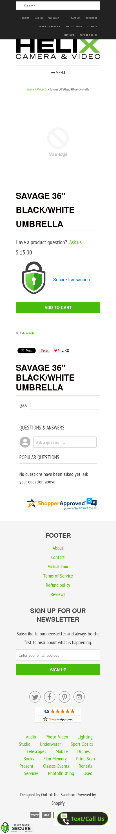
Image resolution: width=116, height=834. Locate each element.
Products (41, 89)
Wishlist (53, 18)
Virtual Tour (74, 26)
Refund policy (88, 35)
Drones (83, 751)
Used (88, 773)
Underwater (50, 744)
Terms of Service (49, 26)
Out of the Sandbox (58, 795)
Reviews (69, 35)
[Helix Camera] (58, 49)
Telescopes (36, 751)
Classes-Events (56, 766)
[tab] (23, 405)
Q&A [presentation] (23, 405)
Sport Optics (82, 744)
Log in (39, 18)
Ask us (75, 242)
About (25, 18)
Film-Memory (55, 758)
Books (29, 758)
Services (31, 773)
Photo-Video (57, 736)
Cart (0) (75, 18)
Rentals (85, 766)
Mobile (62, 751)
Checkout (91, 18)
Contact (92, 26)
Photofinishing (61, 773)
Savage (30, 332)
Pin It (44, 350)
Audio (31, 736)
